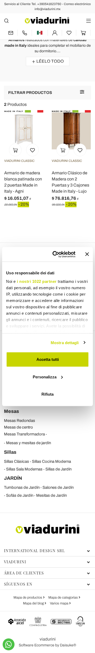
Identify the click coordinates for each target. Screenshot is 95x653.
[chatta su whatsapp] (9, 644)
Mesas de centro (18, 427)
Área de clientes (24, 573)
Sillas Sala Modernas (24, 469)
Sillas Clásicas (16, 461)
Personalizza (44, 376)
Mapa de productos (28, 597)
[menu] (88, 21)
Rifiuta (47, 394)
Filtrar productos (30, 92)
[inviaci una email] (10, 33)
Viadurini (15, 561)
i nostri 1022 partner (37, 281)
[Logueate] (55, 33)
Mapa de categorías (63, 597)
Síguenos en (18, 584)
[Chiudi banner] (87, 254)
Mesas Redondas (19, 420)
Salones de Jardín (58, 487)
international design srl (34, 550)
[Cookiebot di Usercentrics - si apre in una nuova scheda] (55, 254)
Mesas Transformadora (24, 434)
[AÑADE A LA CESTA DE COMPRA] (15, 150)
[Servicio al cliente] (25, 33)
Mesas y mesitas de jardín (28, 443)
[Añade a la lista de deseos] (32, 150)
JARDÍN (13, 478)
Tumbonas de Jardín (22, 487)
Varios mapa (59, 603)
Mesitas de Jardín (51, 495)
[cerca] (6, 21)
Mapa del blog (34, 603)
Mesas (11, 411)
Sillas (10, 452)
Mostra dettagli (65, 342)
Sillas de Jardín (58, 469)
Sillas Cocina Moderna (51, 461)
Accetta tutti (47, 359)
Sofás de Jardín (19, 495)
